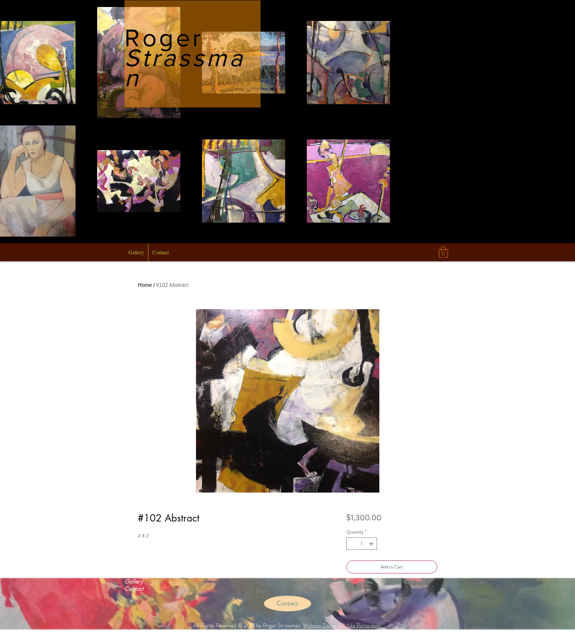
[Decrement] (351, 543)
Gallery (133, 581)
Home (145, 285)
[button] (443, 252)
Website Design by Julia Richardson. (342, 625)
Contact (133, 588)
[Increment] (372, 543)
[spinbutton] (362, 543)
